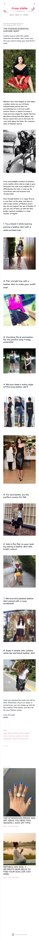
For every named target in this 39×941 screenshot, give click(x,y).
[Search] (34, 3)
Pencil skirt (22, 739)
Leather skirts (7, 739)
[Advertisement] (19, 908)
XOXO (5, 717)
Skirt (27, 739)
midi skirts (15, 739)
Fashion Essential (24, 733)
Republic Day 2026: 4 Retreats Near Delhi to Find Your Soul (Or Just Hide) (17, 870)
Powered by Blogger (21, 934)
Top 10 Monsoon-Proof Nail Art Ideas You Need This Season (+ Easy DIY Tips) (19, 820)
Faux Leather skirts (18, 736)
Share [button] (5, 730)
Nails (12, 15)
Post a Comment (13, 826)
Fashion (16, 733)
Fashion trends (7, 736)
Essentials (10, 733)
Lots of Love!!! (9, 715)
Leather (27, 736)
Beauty (18, 15)
